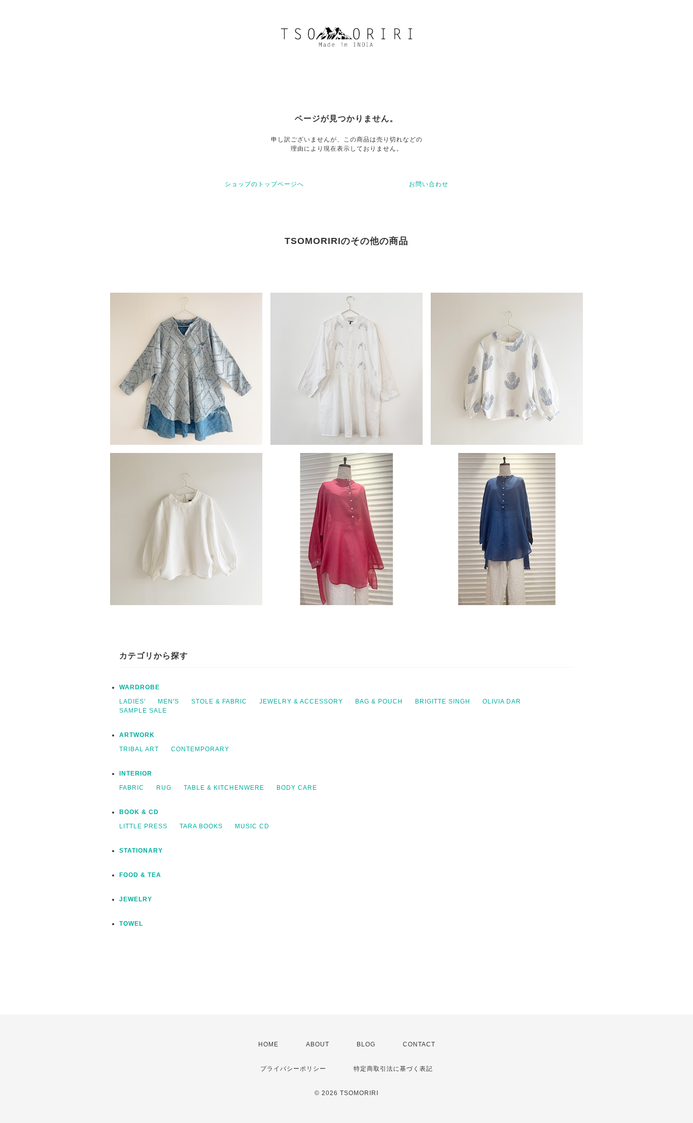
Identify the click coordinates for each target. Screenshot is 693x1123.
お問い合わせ (428, 184)
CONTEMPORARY (200, 749)
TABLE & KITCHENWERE (224, 787)
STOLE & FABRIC (219, 701)
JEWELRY (135, 899)
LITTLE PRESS (143, 826)
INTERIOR (135, 773)
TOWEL (131, 923)
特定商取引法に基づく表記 (393, 1068)
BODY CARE (296, 787)
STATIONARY (141, 850)
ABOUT (317, 1044)
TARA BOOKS (201, 826)
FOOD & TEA (140, 875)
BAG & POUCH (379, 701)
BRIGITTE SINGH (442, 701)
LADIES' (132, 701)
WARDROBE (139, 687)
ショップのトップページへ (264, 184)
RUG (163, 787)
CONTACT (419, 1044)
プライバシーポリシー (293, 1068)
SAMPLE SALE (143, 710)
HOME (268, 1044)
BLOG (366, 1044)
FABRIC (131, 787)
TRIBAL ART (139, 749)
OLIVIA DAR (501, 701)
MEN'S (168, 701)
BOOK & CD (139, 812)
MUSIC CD (252, 826)
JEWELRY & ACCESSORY (301, 701)
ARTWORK (137, 735)
